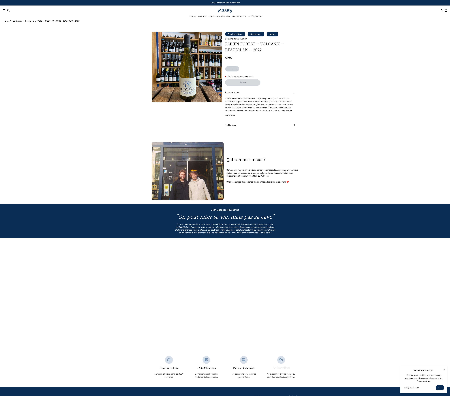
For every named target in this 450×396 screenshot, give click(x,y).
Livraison (232, 125)
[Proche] (444, 369)
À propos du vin (232, 92)
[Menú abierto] (2, 10)
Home (6, 21)
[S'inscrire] (440, 387)
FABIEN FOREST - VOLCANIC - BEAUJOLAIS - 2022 (58, 21)
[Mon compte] (441, 10)
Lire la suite (230, 115)
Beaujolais (29, 21)
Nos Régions (17, 21)
